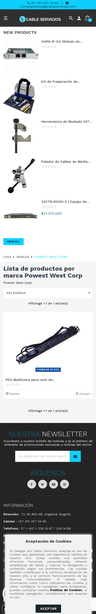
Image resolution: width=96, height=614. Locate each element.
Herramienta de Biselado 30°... (66, 122)
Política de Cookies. (66, 590)
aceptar (48, 608)
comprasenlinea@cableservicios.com (48, 6)
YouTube (53, 484)
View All (13, 241)
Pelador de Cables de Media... (65, 162)
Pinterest (64, 484)
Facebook (31, 484)
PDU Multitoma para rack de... (30, 380)
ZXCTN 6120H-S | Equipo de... (65, 202)
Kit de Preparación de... (60, 82)
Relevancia (49, 293)
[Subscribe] (75, 456)
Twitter (42, 484)
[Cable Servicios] (40, 19)
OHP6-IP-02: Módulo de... (61, 42)
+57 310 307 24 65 (44, 3)
